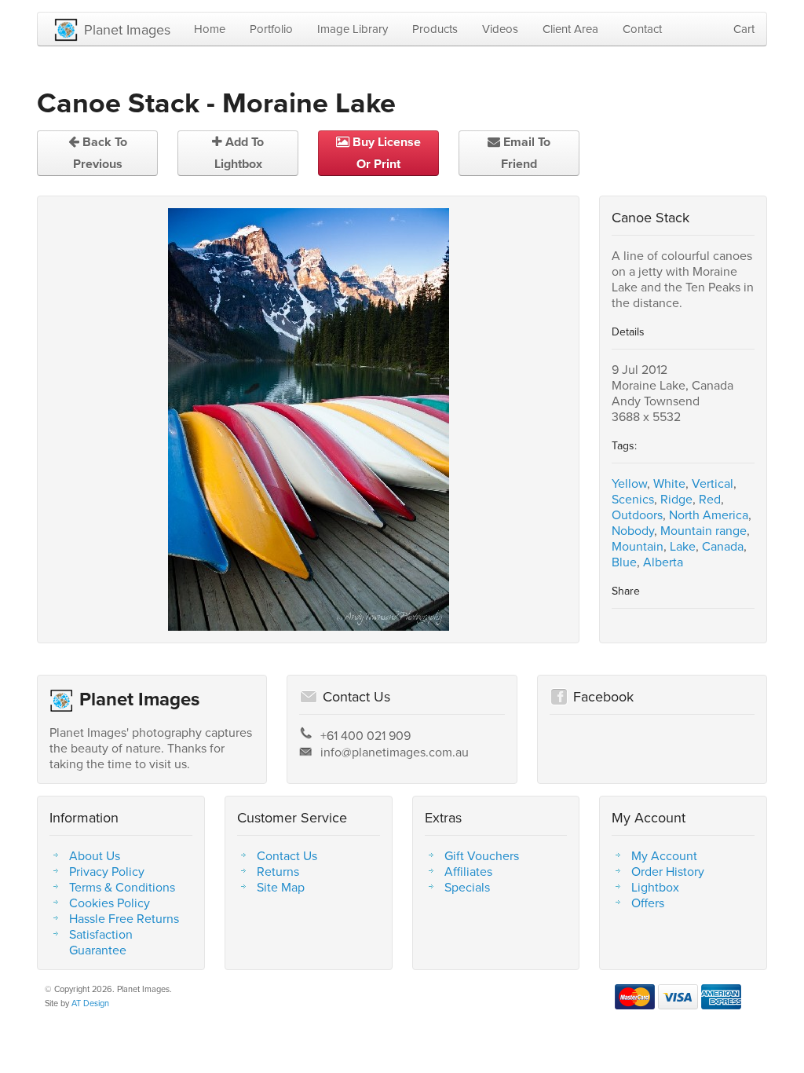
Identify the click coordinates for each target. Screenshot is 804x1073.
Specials (467, 886)
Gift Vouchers (481, 855)
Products (435, 28)
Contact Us (287, 855)
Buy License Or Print (385, 153)
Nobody (633, 530)
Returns (278, 871)
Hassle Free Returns (124, 918)
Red (710, 498)
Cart (744, 28)
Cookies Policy (109, 902)
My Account (664, 855)
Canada (723, 546)
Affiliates (468, 871)
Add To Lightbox (239, 153)
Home (209, 28)
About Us (94, 855)
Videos (500, 28)
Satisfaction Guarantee (101, 941)
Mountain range (703, 530)
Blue (624, 561)
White (669, 483)
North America (708, 514)
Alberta (663, 561)
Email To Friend (525, 153)
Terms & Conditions (122, 886)
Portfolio (271, 28)
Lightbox (655, 886)
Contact (642, 28)
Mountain (637, 546)
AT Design (90, 1003)
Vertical (712, 483)
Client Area (570, 28)
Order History (667, 871)
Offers (647, 902)
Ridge (676, 498)
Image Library (352, 28)
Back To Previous (100, 153)
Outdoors (637, 514)
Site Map (281, 886)
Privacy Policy (106, 871)
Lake (683, 546)
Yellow (629, 483)
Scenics (633, 498)
